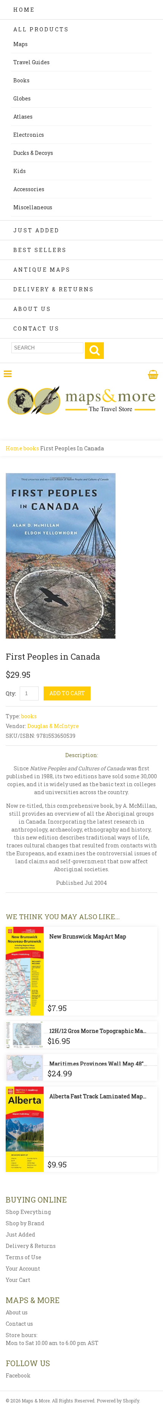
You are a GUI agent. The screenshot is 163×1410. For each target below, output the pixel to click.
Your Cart (18, 1279)
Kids (19, 171)
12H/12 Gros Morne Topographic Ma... (97, 1030)
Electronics (28, 134)
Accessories (28, 189)
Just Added (36, 230)
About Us (32, 308)
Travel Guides (31, 62)
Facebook (18, 1375)
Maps (20, 44)
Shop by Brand (25, 1223)
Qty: (11, 693)
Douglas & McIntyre (53, 726)
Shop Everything (28, 1211)
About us (17, 1312)
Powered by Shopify (118, 1401)
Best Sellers (40, 250)
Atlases (23, 116)
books (31, 448)
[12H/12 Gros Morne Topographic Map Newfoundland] (25, 1034)
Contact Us (36, 328)
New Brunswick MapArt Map (87, 936)
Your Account (23, 1268)
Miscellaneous (32, 207)
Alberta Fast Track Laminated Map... (97, 1096)
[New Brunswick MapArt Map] (25, 971)
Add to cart (67, 693)
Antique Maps (42, 269)
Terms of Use (23, 1257)
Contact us (19, 1323)
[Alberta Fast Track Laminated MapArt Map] (25, 1129)
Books (21, 80)
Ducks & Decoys (33, 152)
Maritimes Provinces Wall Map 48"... (98, 1063)
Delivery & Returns (53, 289)
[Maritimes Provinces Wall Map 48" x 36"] (25, 1067)
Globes (22, 98)
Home (24, 9)
